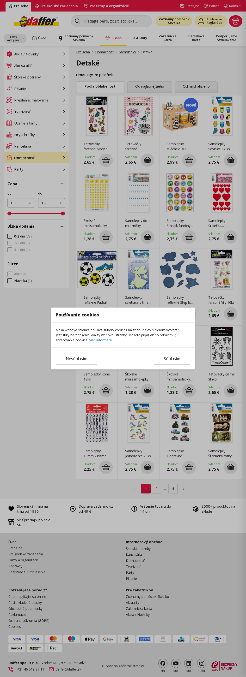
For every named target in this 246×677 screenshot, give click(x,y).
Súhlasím (172, 358)
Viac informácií (100, 340)
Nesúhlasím (76, 358)
